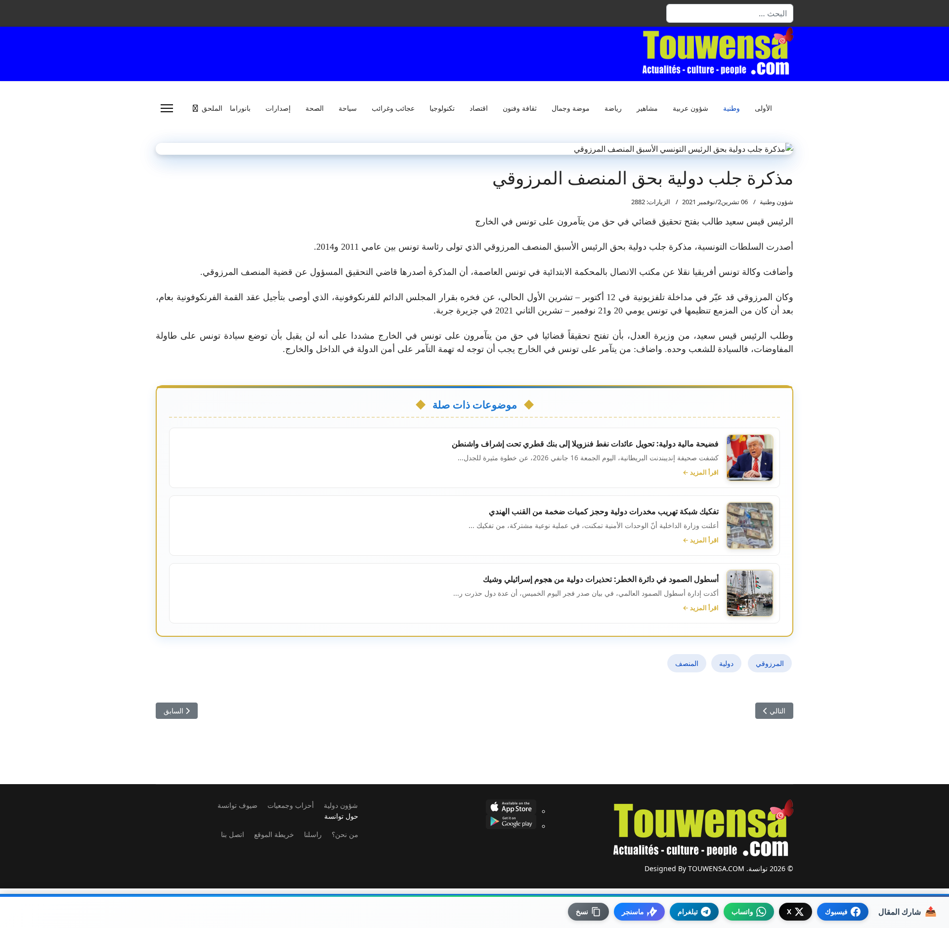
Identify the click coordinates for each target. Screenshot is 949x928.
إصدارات (278, 108)
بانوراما (240, 108)
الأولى (763, 108)
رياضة (613, 108)
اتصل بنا (232, 834)
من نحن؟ (345, 834)
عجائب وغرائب (393, 108)
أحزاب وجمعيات (290, 805)
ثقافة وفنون (520, 108)
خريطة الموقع (274, 834)
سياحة (348, 108)
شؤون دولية (341, 805)
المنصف (686, 663)
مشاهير (647, 108)
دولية (726, 663)
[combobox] (729, 13)
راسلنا (313, 834)
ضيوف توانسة (237, 805)
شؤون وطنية (776, 201)
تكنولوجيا (442, 108)
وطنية (731, 108)
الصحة (314, 108)
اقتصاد (479, 108)
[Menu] (167, 108)
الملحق (212, 108)
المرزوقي (770, 663)
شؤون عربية (690, 108)
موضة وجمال (571, 108)
